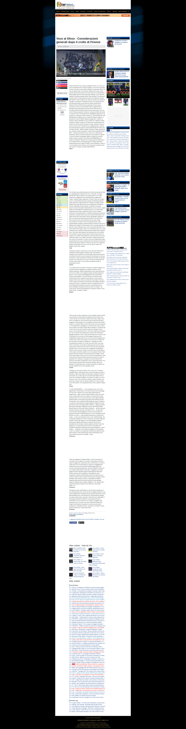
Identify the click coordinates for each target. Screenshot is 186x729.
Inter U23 (109, 217)
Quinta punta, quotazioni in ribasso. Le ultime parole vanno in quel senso (90, 613)
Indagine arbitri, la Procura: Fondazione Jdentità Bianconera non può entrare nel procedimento (96, 608)
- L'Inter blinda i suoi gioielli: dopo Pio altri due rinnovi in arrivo (89, 692)
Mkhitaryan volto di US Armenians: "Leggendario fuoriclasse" (87, 596)
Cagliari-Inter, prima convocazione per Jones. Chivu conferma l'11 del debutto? (92, 601)
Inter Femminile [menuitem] (123, 11)
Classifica (59, 194)
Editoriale (109, 38)
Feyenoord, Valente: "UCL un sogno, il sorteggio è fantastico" (87, 624)
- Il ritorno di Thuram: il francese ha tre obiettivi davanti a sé (88, 688)
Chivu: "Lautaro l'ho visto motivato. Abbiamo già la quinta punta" (88, 673)
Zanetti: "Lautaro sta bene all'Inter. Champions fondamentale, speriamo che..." (92, 678)
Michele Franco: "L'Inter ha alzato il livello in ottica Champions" (88, 589)
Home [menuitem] (58, 11)
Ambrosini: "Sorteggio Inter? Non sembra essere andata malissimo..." (89, 671)
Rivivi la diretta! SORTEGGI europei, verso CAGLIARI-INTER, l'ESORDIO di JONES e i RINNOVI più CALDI (100, 598)
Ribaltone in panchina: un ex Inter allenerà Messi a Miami (87, 622)
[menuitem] (128, 11)
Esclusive (109, 170)
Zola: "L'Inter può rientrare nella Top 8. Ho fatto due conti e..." (87, 646)
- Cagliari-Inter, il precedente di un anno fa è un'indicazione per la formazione (93, 690)
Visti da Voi (75, 513)
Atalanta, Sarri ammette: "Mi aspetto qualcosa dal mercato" (87, 704)
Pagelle (109, 182)
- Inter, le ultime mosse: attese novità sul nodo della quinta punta (89, 685)
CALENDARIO (93, 720)
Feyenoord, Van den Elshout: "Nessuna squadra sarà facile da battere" (90, 631)
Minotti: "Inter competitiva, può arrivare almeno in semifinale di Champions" (91, 683)
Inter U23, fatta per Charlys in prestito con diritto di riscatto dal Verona (90, 594)
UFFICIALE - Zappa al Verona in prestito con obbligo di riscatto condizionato (91, 618)
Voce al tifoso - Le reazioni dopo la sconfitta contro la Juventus (79, 561)
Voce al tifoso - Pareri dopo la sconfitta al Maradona (98, 555)
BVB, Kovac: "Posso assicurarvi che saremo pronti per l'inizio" (88, 650)
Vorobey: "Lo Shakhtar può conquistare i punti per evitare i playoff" (89, 591)
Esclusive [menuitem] (90, 11)
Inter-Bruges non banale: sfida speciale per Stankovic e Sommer (88, 706)
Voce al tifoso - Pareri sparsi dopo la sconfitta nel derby (99, 550)
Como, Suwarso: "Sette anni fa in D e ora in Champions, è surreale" (89, 709)
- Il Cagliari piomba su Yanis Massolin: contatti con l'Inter (87, 605)
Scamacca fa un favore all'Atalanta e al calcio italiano (85, 645)
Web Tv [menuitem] (109, 11)
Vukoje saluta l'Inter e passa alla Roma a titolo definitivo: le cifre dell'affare (91, 639)
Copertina (110, 69)
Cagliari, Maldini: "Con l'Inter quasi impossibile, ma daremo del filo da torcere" (92, 702)
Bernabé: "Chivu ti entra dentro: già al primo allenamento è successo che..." (91, 681)
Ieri (111, 130)
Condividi (73, 522)
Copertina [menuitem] (83, 11)
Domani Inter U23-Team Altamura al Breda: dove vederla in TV (88, 603)
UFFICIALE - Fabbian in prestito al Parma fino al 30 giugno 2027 (88, 625)
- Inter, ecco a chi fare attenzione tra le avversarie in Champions (89, 686)
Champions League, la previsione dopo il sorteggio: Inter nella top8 (89, 652)
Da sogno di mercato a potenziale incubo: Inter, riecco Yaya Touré (89, 632)
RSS (107, 720)
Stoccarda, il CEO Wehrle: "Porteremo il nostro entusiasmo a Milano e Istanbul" (92, 636)
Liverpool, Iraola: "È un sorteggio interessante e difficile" (86, 653)
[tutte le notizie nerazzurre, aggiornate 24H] (65, 4)
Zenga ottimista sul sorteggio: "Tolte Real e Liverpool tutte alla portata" (90, 708)
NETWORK (80, 720)
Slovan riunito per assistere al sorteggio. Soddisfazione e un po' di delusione (91, 606)
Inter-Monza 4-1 (112, 95)
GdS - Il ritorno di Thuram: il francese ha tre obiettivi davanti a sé (120, 141)
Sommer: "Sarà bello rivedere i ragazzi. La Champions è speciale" (89, 666)
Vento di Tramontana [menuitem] (99, 11)
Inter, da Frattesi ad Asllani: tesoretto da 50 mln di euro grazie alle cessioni (91, 620)
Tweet (82, 522)
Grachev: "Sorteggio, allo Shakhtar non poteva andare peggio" (88, 587)
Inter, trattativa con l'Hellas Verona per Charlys (84, 695)
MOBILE (104, 720)
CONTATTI (99, 720)
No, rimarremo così (62, 110)
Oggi (108, 130)
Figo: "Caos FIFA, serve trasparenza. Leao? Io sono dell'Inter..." (88, 674)
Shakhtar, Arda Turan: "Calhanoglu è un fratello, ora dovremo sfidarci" (90, 659)
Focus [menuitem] (72, 11)
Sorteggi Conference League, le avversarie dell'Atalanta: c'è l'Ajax (89, 641)
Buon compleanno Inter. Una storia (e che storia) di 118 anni (79, 550)
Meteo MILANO (62, 176)
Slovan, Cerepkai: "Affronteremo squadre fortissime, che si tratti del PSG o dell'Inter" (93, 634)
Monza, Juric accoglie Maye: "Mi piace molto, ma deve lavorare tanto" (90, 612)
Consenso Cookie (89, 717)
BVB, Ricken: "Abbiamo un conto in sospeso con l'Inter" (86, 657)
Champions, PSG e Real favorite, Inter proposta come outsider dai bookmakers (92, 669)
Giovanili (109, 194)
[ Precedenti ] (62, 173)
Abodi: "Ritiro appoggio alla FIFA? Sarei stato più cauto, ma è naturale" (90, 667)
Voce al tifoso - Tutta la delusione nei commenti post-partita (99, 575)
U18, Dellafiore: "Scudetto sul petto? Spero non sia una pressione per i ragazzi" (92, 610)
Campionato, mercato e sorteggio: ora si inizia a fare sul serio (87, 697)
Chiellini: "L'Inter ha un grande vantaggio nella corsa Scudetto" (88, 627)
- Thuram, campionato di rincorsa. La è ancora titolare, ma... (90, 676)
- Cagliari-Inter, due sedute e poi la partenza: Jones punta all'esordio (91, 679)
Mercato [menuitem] (115, 11)
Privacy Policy (97, 717)
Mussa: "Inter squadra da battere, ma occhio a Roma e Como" (88, 711)
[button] (62, 112)
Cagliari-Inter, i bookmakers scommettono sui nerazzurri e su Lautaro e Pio (91, 592)
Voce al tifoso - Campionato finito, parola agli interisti (97, 569)
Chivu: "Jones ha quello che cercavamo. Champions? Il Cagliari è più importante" (93, 655)
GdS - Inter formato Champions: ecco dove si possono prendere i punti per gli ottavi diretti (125, 132)
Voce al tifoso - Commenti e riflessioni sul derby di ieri (79, 555)
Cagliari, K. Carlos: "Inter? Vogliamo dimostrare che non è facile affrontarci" (91, 615)
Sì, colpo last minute (62, 104)
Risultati (62, 114)
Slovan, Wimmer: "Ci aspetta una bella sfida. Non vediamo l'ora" (88, 643)
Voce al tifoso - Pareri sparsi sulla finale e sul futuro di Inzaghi (79, 569)
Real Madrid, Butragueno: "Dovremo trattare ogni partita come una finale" (91, 660)
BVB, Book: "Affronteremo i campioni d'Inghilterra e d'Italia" (87, 629)
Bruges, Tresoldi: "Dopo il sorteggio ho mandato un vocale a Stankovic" (90, 662)
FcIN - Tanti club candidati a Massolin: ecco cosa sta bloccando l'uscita (122, 175)
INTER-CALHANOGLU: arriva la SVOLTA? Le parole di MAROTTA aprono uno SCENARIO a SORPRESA (101, 664)
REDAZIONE (86, 720)
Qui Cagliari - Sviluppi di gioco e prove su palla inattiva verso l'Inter (89, 617)
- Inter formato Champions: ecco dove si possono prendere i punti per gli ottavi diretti (95, 693)
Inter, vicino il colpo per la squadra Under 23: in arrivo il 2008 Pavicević (90, 599)
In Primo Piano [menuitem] (65, 11)
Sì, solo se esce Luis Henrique (62, 107)
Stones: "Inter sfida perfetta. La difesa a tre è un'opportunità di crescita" (90, 638)
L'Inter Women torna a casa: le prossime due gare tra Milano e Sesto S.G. (122, 209)
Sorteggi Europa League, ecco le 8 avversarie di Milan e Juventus (89, 648)
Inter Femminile (111, 205)
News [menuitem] (77, 11)
